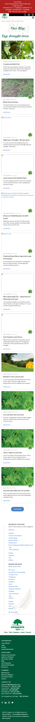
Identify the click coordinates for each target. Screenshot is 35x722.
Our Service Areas (7, 677)
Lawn (3, 645)
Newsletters (13, 543)
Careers (3, 679)
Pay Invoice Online (7, 659)
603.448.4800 (13, 690)
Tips (10, 547)
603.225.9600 (14, 688)
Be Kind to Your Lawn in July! (13, 377)
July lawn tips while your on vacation (16, 491)
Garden (11, 533)
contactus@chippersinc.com (10, 684)
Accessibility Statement (20, 714)
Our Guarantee (6, 663)
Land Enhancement (7, 649)
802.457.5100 (16, 686)
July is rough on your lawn (12, 453)
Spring (11, 553)
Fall (10, 557)
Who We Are (5, 673)
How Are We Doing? (7, 665)
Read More (6, 74)
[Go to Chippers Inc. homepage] (4, 16)
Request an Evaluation (8, 655)
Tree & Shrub (5, 643)
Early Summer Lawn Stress (12, 337)
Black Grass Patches (10, 102)
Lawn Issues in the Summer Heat (14, 178)
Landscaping (13, 538)
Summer (11, 555)
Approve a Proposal (7, 657)
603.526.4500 (17, 693)
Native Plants (13, 540)
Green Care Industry (15, 535)
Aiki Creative (6, 718)
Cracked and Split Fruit (11, 64)
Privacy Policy (6, 714)
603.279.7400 (15, 692)
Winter (11, 560)
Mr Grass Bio (13, 612)
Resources (4, 667)
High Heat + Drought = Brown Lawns (16, 140)
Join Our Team (16, 11)
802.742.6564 (23, 696)
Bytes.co (26, 716)
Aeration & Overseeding (17, 572)
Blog (2, 661)
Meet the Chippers (7, 675)
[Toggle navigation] (33, 17)
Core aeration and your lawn (13, 415)
